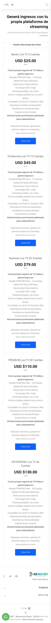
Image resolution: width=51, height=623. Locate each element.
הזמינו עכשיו (25, 141)
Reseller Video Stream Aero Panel (27, 45)
